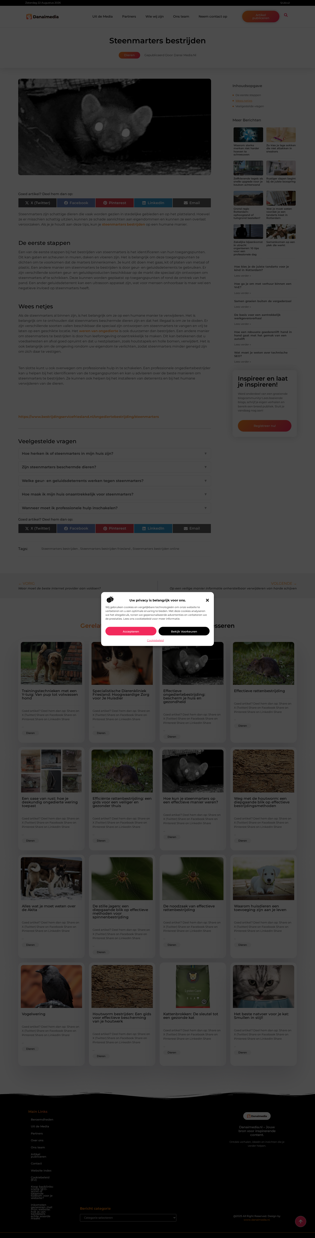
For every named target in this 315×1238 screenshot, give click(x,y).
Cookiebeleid (155, 640)
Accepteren (131, 631)
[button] (207, 600)
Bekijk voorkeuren (184, 631)
